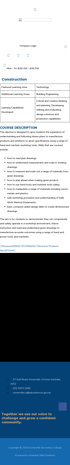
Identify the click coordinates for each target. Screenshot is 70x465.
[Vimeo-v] (47, 55)
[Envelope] (28, 55)
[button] (35, 9)
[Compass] (8, 55)
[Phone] (18, 55)
